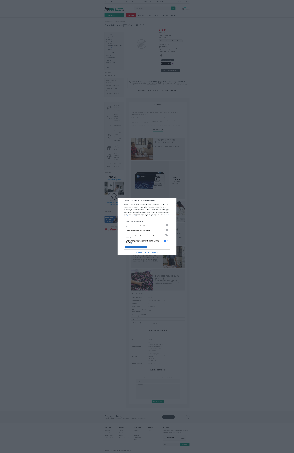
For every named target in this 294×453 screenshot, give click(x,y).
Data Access (147, 252)
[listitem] (147, 221)
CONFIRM (136, 247)
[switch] (166, 225)
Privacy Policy (155, 252)
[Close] (173, 200)
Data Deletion (138, 252)
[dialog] (147, 226)
